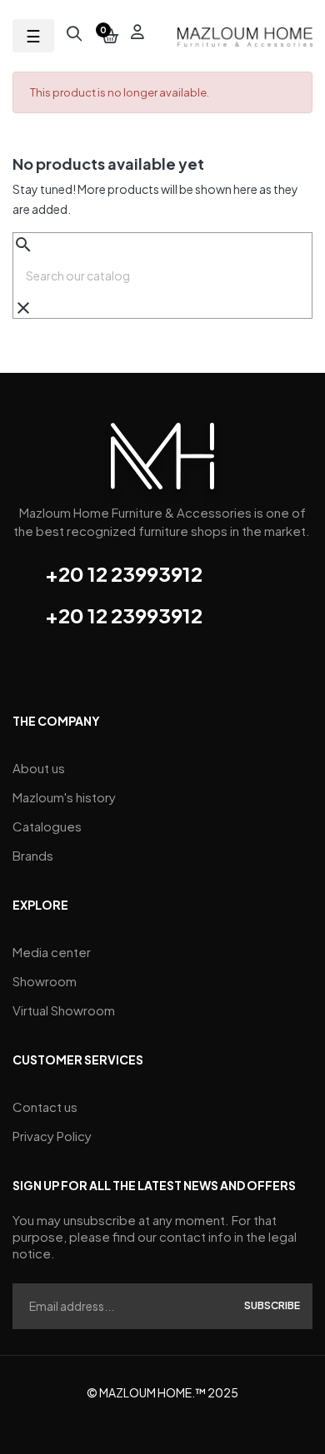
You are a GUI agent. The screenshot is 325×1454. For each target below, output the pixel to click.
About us (38, 768)
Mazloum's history (64, 797)
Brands (32, 855)
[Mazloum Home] (162, 461)
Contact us (45, 1106)
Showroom (44, 981)
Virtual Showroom (63, 1010)
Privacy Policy (52, 1136)
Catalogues (47, 826)
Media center (51, 952)
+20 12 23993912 (123, 573)
